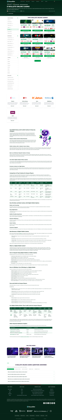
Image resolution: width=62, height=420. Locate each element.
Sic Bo (22, 392)
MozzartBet (10, 389)
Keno (22, 390)
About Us (51, 389)
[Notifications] (54, 1)
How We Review (51, 392)
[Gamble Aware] (41, 411)
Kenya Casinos (23, 1)
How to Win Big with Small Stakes (37, 392)
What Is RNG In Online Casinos (37, 393)
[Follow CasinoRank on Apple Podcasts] (54, 403)
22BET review (26, 44)
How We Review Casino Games (22, 395)
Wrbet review (37, 44)
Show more (37, 60)
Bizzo (10, 392)
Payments (37, 1)
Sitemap (45, 418)
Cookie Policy (32, 418)
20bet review (26, 57)
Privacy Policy (52, 395)
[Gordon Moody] (29, 411)
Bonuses (33, 1)
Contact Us (51, 390)
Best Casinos (28, 1)
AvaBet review (26, 31)
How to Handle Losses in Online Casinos (37, 395)
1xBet (10, 390)
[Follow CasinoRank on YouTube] (50, 403)
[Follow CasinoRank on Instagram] (46, 403)
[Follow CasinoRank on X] (48, 403)
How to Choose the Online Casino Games (37, 390)
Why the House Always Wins (37, 389)
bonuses (20, 233)
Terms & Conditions (18, 418)
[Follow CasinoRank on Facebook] (44, 403)
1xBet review (49, 31)
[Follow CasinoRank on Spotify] (52, 403)
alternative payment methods (25, 336)
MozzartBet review (37, 31)
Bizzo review (37, 57)
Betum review (49, 57)
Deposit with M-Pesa (26, 30)
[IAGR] (11, 411)
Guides (46, 1)
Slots (22, 393)
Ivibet (10, 395)
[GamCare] (22, 411)
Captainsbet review (49, 44)
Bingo (22, 389)
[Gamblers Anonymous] (16, 411)
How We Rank (51, 393)
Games (42, 1)
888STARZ (9, 393)
